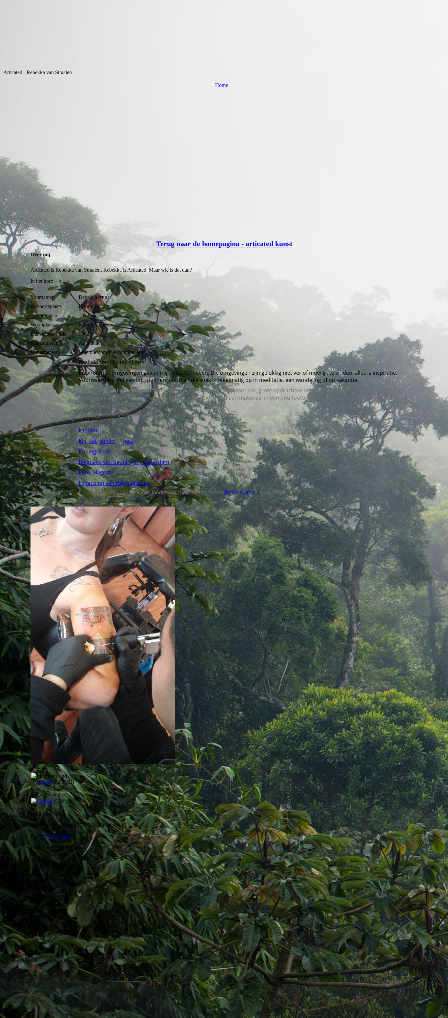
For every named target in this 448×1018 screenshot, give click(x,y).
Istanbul (89, 430)
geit (127, 441)
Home (221, 85)
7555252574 (55, 836)
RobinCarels (240, 492)
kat (93, 441)
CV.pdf (44, 782)
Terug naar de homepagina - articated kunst (224, 243)
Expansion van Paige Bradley (114, 483)
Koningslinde (95, 451)
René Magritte (96, 472)
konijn (106, 441)
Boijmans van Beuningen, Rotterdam (124, 462)
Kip (83, 441)
